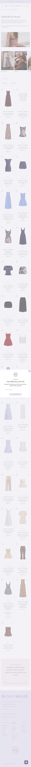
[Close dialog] (29, 371)
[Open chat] (26, 762)
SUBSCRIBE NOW (15, 394)
